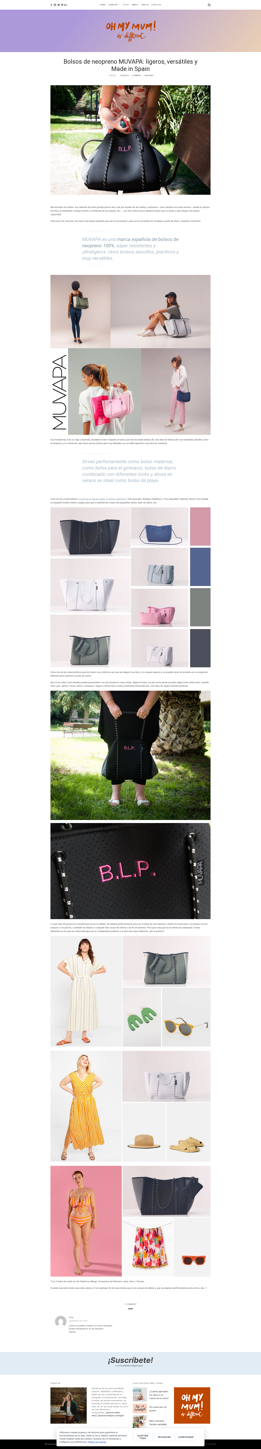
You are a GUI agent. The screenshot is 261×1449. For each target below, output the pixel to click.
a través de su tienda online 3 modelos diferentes (102, 499)
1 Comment (136, 75)
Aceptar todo (142, 1436)
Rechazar (164, 1437)
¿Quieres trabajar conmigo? (110, 1415)
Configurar (186, 1437)
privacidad (211, 1444)
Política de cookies (97, 1442)
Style (112, 75)
